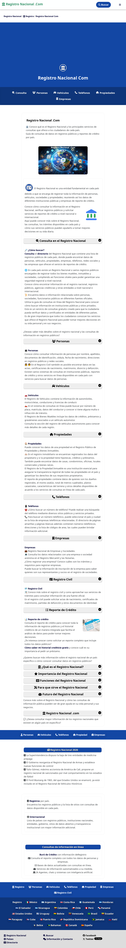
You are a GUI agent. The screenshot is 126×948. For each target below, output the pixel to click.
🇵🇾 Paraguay (15, 919)
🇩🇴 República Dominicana (74, 919)
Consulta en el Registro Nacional (62, 241)
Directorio (12, 942)
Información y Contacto (59, 939)
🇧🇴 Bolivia (59, 913)
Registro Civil (62, 579)
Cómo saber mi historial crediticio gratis (47, 647)
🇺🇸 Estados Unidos (22, 913)
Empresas (65, 99)
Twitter (89, 939)
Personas (42, 93)
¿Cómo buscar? (36, 250)
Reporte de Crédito (62, 610)
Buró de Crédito (48, 854)
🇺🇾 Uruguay (42, 913)
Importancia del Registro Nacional (62, 674)
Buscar (105, 4)
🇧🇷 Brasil (92, 913)
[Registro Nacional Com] (63, 68)
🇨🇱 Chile (76, 907)
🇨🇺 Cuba (31, 919)
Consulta (21, 93)
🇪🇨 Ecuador (108, 913)
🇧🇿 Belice (38, 925)
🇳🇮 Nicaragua (42, 907)
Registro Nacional (16, 935)
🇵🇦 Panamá (104, 907)
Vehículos (63, 93)
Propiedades (107, 93)
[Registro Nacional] (120, 5)
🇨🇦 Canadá (71, 925)
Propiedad (81, 734)
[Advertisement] (63, 45)
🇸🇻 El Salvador (23, 907)
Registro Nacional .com (62, 713)
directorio (43, 253)
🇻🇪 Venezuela (76, 913)
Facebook (91, 935)
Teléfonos (84, 93)
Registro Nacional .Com (24, 4)
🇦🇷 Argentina (48, 902)
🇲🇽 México (31, 902)
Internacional (37, 816)
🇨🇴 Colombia (61, 907)
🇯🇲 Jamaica (98, 919)
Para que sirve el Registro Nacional (62, 687)
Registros (35, 800)
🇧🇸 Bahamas (54, 925)
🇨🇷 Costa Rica (67, 902)
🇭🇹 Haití (113, 919)
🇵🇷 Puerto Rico (48, 919)
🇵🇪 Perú (89, 907)
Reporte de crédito (38, 619)
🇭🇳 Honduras (106, 902)
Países (9, 939)
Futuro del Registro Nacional (62, 694)
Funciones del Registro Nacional (62, 680)
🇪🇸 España (86, 925)
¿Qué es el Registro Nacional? (62, 667)
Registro (19, 886)
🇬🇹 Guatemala (87, 902)
